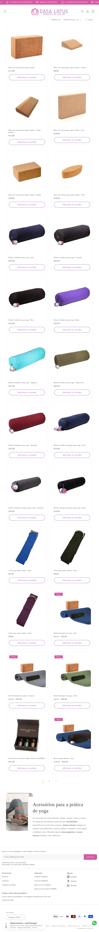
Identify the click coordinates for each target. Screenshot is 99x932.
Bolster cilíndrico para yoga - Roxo (66, 320)
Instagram (73, 877)
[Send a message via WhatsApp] (94, 923)
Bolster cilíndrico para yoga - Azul (21, 257)
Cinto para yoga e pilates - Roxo (20, 633)
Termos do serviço (74, 926)
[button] (5, 11)
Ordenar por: (56, 20)
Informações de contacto (85, 928)
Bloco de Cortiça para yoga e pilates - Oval (69, 195)
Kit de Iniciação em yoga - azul (65, 633)
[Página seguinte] (56, 781)
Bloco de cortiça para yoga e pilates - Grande (25, 195)
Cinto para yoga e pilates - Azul (20, 570)
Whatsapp (73, 885)
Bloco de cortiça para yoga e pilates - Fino (69, 130)
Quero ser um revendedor (42, 885)
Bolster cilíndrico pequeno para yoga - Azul (69, 445)
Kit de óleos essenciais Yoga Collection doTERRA (27, 758)
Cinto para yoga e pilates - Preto (65, 570)
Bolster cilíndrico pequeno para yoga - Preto (70, 508)
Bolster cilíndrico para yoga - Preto (21, 320)
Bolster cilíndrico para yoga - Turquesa (23, 383)
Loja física (5, 881)
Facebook (73, 881)
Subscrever (90, 857)
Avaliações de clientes (9, 885)
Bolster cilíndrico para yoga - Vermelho (23, 445)
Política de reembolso (59, 926)
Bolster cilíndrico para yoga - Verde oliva (69, 383)
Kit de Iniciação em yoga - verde (65, 696)
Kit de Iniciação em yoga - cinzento (21, 696)
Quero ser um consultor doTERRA (45, 889)
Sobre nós (5, 876)
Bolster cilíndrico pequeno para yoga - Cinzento (26, 508)
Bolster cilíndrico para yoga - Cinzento (68, 257)
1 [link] (43, 781)
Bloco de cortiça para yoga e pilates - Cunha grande (25, 131)
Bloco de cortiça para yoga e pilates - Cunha (70, 67)
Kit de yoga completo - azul (64, 758)
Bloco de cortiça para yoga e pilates (22, 67)
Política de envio (87, 926)
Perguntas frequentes (41, 876)
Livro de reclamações (41, 881)
